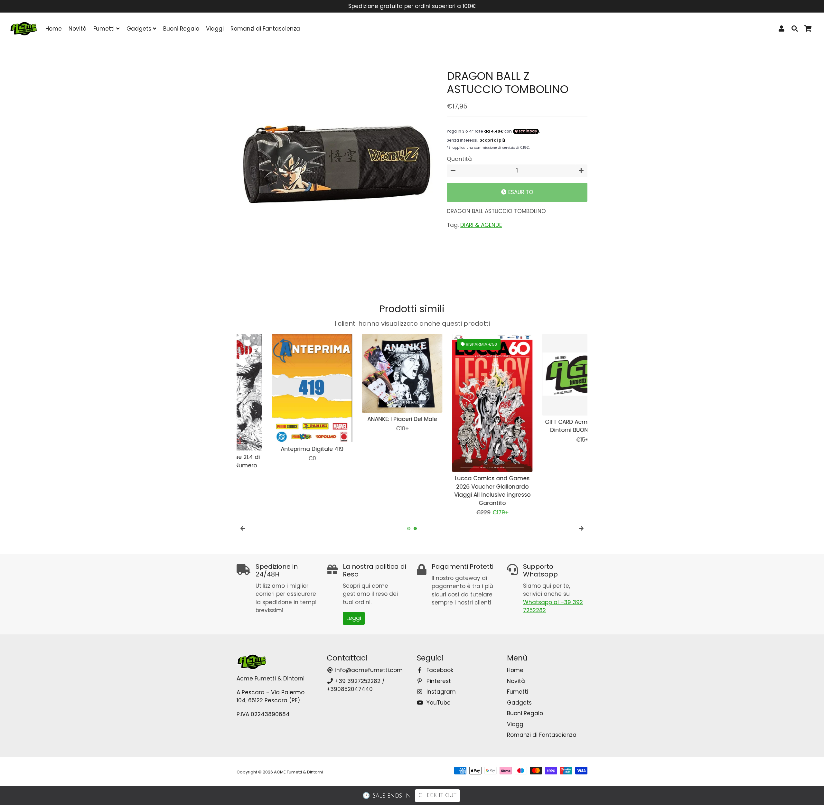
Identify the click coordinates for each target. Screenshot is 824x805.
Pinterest (438, 681)
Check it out (437, 795)
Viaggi (215, 29)
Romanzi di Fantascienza (265, 29)
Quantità (459, 159)
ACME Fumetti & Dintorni (298, 772)
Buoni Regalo (181, 29)
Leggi (353, 618)
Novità (78, 29)
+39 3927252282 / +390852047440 (356, 685)
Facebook (439, 670)
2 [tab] (415, 528)
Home (53, 29)
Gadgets (139, 29)
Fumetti (104, 29)
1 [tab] (408, 528)
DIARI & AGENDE (481, 225)
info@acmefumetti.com (368, 670)
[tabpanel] (277, 389)
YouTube (438, 703)
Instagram (440, 692)
